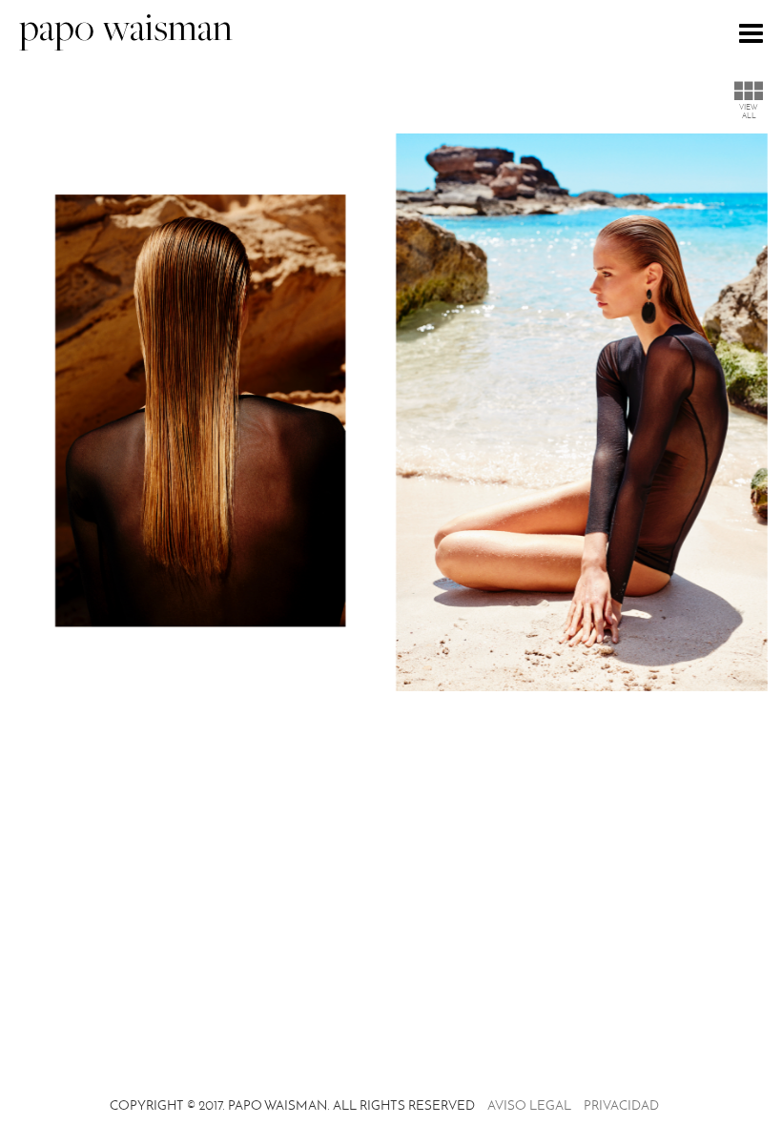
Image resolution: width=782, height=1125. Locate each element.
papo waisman (126, 30)
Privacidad (621, 1105)
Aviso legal (529, 1105)
